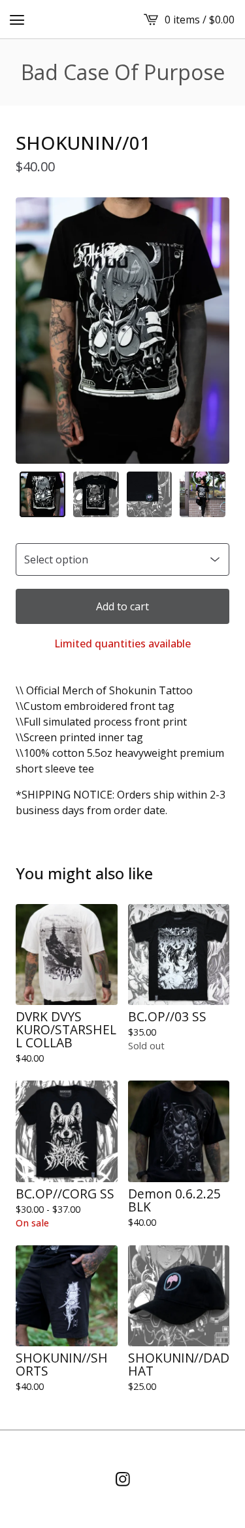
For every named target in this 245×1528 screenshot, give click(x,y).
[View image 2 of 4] (96, 494)
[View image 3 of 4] (149, 494)
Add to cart (122, 606)
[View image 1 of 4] (42, 494)
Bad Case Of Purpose (123, 72)
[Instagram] (123, 1479)
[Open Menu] (17, 20)
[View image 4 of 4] (202, 494)
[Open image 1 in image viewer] (122, 330)
